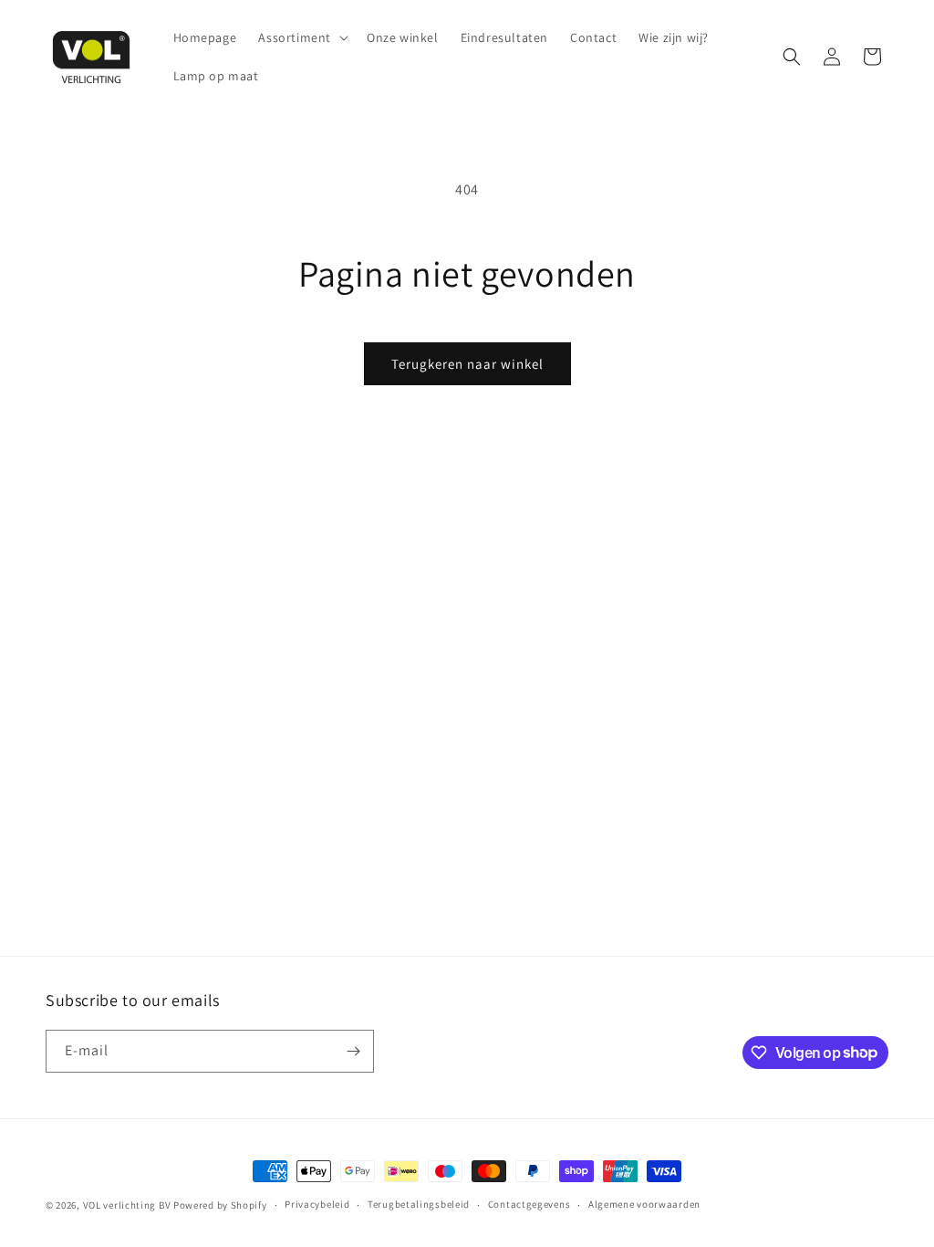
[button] (301, 37)
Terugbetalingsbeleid (419, 1204)
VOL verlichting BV (127, 1205)
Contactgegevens (529, 1204)
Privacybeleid (317, 1204)
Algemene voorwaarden (644, 1204)
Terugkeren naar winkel (467, 363)
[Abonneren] (353, 1051)
